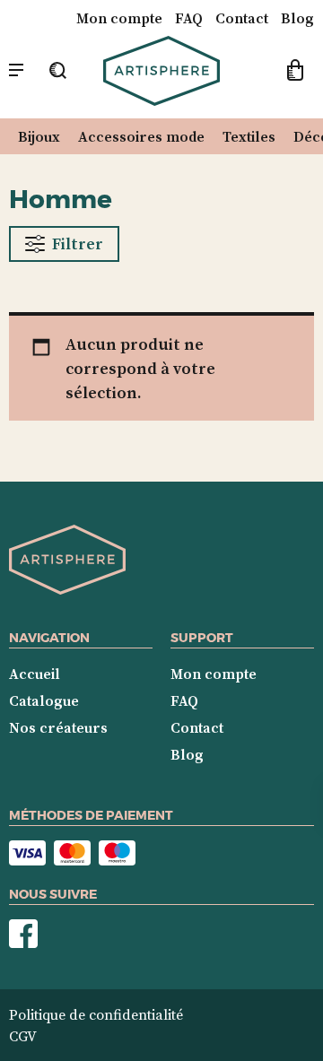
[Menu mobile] (16, 71)
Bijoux (39, 136)
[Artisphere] (67, 589)
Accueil (34, 673)
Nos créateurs (58, 727)
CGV (23, 1036)
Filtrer (77, 243)
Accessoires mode (141, 136)
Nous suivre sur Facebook (23, 934)
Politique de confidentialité (96, 1014)
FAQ (189, 18)
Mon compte (119, 18)
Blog (297, 18)
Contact (241, 18)
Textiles (249, 136)
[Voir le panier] (295, 72)
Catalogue (44, 700)
